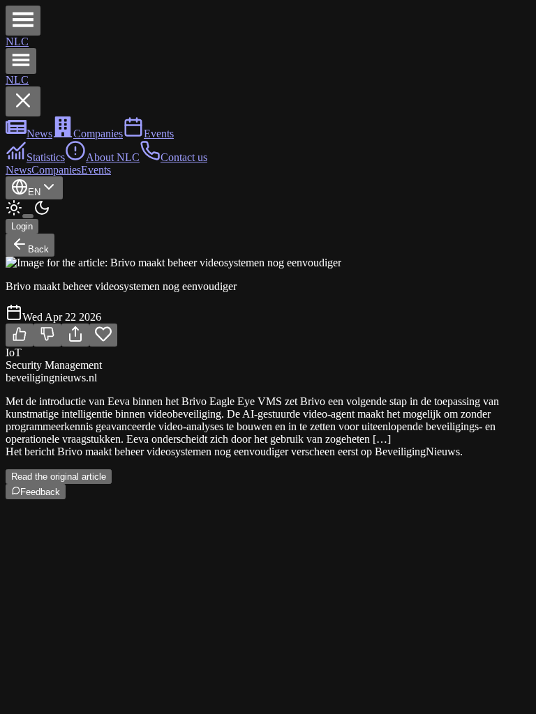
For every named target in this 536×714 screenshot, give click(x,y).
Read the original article (58, 476)
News (18, 170)
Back (38, 249)
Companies (56, 170)
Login (22, 226)
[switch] (28, 216)
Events (96, 170)
